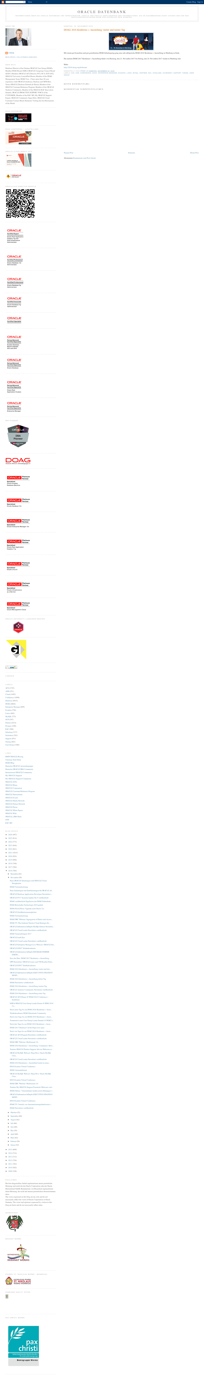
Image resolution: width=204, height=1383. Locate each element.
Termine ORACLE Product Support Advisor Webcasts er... (31, 1049)
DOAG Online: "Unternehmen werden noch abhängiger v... (31, 1090)
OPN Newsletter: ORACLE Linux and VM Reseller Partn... (31, 962)
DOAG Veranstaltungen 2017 (21, 934)
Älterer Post (194, 152)
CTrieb (11, 53)
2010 (10, 1167)
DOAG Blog (9, 763)
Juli (12, 1123)
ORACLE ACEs (11, 782)
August (13, 1119)
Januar (13, 1145)
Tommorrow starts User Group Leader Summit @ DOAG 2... (32, 1020)
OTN (7, 819)
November (15, 877)
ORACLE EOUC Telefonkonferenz (23, 948)
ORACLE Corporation (13, 788)
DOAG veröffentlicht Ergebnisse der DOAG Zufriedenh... (31, 901)
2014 (10, 1153)
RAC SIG (8, 823)
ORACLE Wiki (11, 813)
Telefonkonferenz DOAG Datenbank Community (28, 1013)
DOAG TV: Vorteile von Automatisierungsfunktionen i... (31, 1104)
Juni (12, 1127)
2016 (10, 870)
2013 (10, 1156)
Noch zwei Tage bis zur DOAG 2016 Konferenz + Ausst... (31, 1016)
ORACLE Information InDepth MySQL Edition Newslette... (32, 926)
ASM (77, 73)
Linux (129, 73)
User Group (9, 744)
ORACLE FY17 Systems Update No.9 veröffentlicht (29, 897)
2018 (10, 863)
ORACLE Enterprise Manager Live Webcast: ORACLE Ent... (32, 944)
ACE (73, 73)
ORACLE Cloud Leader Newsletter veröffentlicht (28, 930)
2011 (10, 1164)
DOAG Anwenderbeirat (18, 1070)
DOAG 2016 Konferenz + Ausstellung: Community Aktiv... (32, 1045)
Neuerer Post (68, 152)
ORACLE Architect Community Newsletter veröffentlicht (31, 989)
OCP (7, 719)
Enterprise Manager (107, 73)
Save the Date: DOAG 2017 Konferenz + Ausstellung (29, 958)
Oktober (14, 1112)
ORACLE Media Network (15, 800)
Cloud (7, 694)
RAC (150, 73)
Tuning (185, 73)
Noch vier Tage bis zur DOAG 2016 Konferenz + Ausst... (30, 1031)
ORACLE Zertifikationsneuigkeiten (23, 912)
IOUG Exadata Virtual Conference (22, 1066)
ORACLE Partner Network (15, 804)
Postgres (8, 726)
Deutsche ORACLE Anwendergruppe (19, 766)
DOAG (94, 73)
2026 (10, 834)
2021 (10, 852)
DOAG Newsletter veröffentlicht (22, 982)
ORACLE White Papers (14, 810)
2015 (10, 1149)
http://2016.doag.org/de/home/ (75, 67)
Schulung (157, 73)
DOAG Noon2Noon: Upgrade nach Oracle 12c (27, 908)
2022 (10, 849)
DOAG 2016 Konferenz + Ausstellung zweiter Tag (28, 986)
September (15, 1116)
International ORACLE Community (18, 772)
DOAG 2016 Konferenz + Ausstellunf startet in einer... (30, 1063)
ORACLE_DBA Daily (13, 816)
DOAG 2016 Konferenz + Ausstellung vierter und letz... (30, 969)
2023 (10, 845)
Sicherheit (167, 73)
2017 (10, 867)
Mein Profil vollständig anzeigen (21, 57)
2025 (10, 838)
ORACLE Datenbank (102, 11)
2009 (10, 1171)
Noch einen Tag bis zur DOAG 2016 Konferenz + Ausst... (31, 1009)
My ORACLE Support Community (18, 778)
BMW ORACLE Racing (14, 756)
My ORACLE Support (13, 775)
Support (177, 73)
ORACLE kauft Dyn (17, 937)
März (13, 1137)
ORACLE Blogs (11, 785)
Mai (12, 1130)
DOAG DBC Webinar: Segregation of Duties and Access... (31, 919)
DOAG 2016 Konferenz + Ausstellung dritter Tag (28, 979)
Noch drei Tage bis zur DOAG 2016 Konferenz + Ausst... (30, 1024)
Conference (85, 73)
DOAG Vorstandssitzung (19, 887)
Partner (143, 73)
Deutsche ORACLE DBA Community (19, 769)
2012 (10, 1160)
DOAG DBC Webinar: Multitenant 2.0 (24, 1042)
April (13, 1134)
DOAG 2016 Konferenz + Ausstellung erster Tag (28, 993)
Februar (14, 1141)
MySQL (135, 73)
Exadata (122, 73)
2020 (10, 856)
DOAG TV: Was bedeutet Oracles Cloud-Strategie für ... (30, 923)
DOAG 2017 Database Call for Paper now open (27, 1027)
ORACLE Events (11, 797)
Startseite (131, 152)
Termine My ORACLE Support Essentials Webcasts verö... (31, 1087)
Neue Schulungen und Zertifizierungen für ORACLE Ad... (31, 890)
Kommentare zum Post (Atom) (84, 158)
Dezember (14, 874)
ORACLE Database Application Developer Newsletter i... (31, 894)
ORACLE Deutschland (13, 794)
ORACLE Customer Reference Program (20, 791)
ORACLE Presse (11, 807)
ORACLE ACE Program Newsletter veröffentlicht (28, 1035)
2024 (10, 841)
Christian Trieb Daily (13, 759)
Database (8, 700)
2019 (10, 860)
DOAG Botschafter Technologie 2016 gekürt (26, 905)
